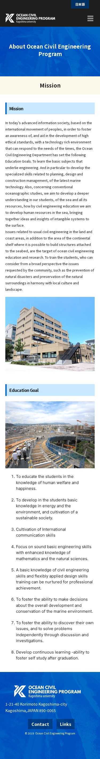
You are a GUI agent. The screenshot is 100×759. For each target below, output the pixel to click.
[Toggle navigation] (90, 18)
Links (65, 724)
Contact (40, 724)
